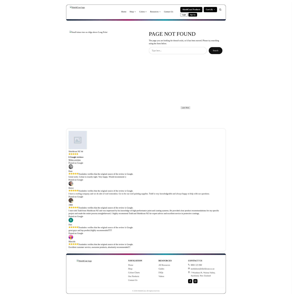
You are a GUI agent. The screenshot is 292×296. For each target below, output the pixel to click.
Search (215, 50)
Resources (154, 11)
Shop (132, 11)
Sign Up (193, 15)
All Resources (164, 265)
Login (184, 15)
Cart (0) (209, 9)
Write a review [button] (75, 160)
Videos (161, 276)
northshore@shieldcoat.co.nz (202, 269)
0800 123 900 (196, 265)
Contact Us (168, 11)
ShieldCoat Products (191, 9)
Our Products (133, 276)
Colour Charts (134, 272)
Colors (142, 11)
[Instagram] (195, 281)
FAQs (161, 272)
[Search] (220, 9)
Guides (161, 269)
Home (123, 11)
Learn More (185, 108)
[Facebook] (190, 281)
